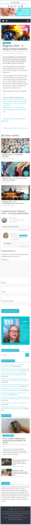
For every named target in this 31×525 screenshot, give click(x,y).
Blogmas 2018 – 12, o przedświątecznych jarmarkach (12, 202)
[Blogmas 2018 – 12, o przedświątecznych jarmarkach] (15, 186)
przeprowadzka (19, 53)
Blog (4, 43)
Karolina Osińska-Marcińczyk (19, 51)
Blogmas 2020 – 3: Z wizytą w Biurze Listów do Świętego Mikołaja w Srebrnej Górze (14, 110)
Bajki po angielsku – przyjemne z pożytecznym (13, 403)
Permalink (14, 222)
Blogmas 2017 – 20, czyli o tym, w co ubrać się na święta (14, 179)
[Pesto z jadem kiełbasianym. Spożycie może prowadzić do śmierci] (15, 419)
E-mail (3, 292)
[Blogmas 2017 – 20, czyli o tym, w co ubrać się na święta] (15, 163)
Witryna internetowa (7, 301)
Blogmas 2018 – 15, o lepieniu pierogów (12, 155)
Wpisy (8, 43)
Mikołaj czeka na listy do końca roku (16, 128)
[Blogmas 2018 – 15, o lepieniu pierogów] (15, 139)
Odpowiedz (25, 230)
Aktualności (6, 435)
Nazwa (3, 282)
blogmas (13, 53)
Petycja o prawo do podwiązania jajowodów (13, 120)
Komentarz (5, 259)
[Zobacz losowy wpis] (28, 20)
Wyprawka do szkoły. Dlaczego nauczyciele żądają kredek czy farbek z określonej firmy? (20, 473)
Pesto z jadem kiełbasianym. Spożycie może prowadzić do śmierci (14, 440)
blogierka (14, 218)
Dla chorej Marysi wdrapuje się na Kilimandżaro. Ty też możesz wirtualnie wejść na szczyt (20, 462)
